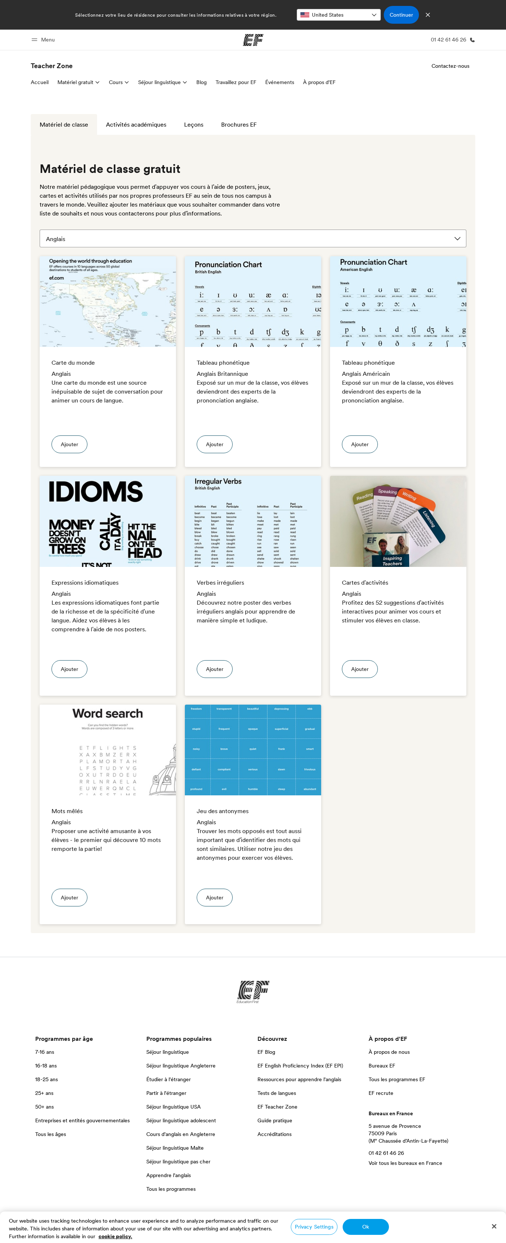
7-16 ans (44, 1052)
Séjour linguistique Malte (175, 1148)
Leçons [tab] (193, 124)
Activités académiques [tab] (136, 124)
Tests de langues (276, 1093)
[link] (52, 65)
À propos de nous (389, 1052)
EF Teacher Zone (277, 1106)
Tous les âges (50, 1134)
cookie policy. (115, 1236)
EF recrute (381, 1093)
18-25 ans (46, 1079)
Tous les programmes (171, 1189)
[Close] (494, 1226)
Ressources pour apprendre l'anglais (299, 1079)
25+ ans (44, 1093)
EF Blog (266, 1052)
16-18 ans (46, 1065)
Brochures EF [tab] (239, 124)
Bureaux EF (382, 1065)
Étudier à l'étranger (168, 1079)
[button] (44, 40)
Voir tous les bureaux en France (405, 1163)
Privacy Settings (314, 1226)
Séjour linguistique (167, 1052)
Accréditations (274, 1134)
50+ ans (44, 1106)
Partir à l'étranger (166, 1093)
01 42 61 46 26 (386, 1153)
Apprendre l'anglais (168, 1175)
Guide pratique (274, 1120)
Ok (365, 1226)
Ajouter (69, 444)
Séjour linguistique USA (173, 1106)
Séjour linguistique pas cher (178, 1161)
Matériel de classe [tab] (64, 124)
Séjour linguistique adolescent (181, 1120)
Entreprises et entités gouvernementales (82, 1120)
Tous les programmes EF (397, 1079)
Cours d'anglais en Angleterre (180, 1134)
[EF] (253, 40)
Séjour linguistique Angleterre (181, 1065)
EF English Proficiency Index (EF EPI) (300, 1065)
